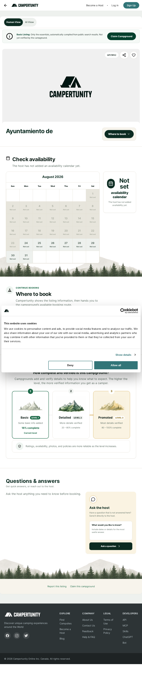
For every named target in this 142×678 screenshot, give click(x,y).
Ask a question (108, 546)
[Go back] (5, 5)
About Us (87, 619)
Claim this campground (82, 586)
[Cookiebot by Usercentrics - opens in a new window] (123, 310)
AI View (29, 22)
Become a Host (94, 5)
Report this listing (56, 586)
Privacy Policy (107, 631)
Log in (115, 5)
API (124, 619)
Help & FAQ (88, 636)
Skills (125, 631)
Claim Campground (121, 36)
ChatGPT (128, 636)
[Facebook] (7, 635)
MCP (125, 625)
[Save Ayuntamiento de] (133, 55)
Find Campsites (66, 621)
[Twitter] (26, 635)
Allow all (116, 365)
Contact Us (88, 625)
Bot (124, 642)
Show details (123, 354)
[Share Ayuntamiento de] (124, 55)
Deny (70, 365)
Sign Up (131, 5)
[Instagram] (17, 635)
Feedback (88, 631)
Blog (62, 638)
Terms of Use (108, 621)
